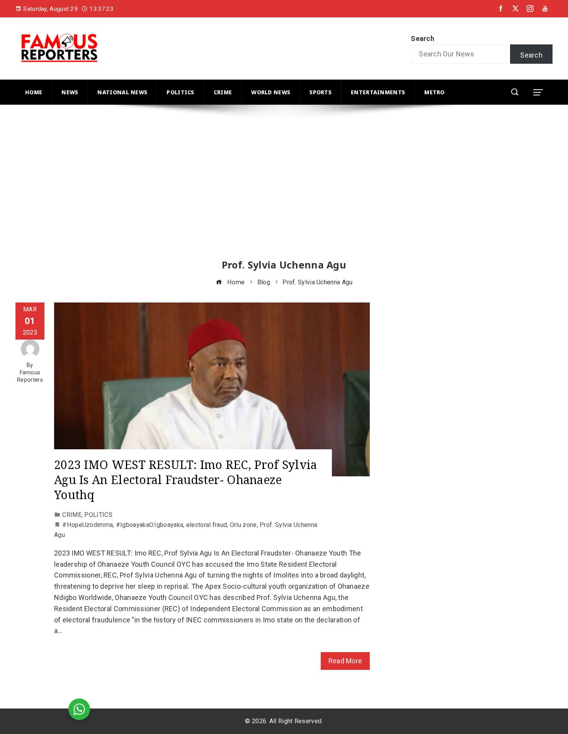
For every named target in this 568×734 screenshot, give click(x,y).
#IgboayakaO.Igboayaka (149, 524)
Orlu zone (243, 524)
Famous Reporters (30, 376)
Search (422, 38)
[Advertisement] (247, 189)
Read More (345, 661)
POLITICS (98, 514)
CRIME (72, 514)
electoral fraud (206, 524)
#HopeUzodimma (87, 524)
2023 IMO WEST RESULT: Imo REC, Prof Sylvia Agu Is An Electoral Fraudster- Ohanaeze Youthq (185, 480)
